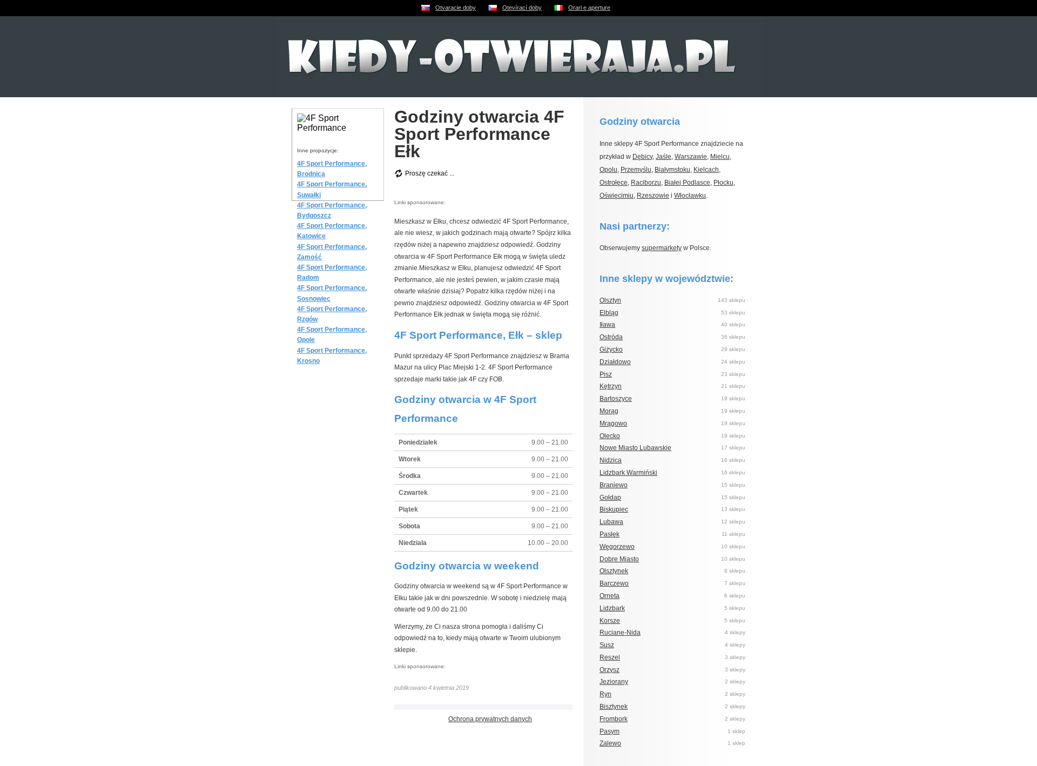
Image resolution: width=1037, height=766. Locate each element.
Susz (607, 645)
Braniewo (614, 485)
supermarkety (662, 248)
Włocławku (690, 195)
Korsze (610, 620)
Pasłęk (609, 534)
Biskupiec (614, 509)
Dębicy (642, 156)
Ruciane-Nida (620, 632)
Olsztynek (614, 571)
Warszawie (691, 156)
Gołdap (610, 497)
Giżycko (611, 349)
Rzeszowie (653, 195)
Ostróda (611, 337)
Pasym (609, 731)
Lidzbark (612, 608)
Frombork (614, 719)
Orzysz (609, 670)
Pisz (606, 374)
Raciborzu (646, 182)
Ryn (605, 694)
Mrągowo (613, 423)
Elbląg (609, 313)
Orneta (609, 596)
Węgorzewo (617, 546)
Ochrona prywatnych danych (490, 719)
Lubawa (611, 522)
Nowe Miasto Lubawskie (635, 448)
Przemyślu (636, 169)
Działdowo (615, 362)
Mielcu (720, 156)
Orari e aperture (589, 7)
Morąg (609, 411)
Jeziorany (614, 682)
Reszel (610, 657)
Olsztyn (610, 300)
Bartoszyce (616, 398)
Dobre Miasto (619, 559)
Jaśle (663, 156)
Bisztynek (614, 706)
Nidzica (611, 460)
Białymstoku (672, 169)
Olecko (610, 436)
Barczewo (614, 583)
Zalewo (610, 743)
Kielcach (706, 169)
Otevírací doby (522, 7)
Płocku (723, 182)
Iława (607, 324)
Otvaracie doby (455, 7)
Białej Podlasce (687, 182)
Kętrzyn (611, 386)
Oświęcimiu (617, 195)
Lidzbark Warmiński (628, 472)
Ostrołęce (614, 182)
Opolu (608, 169)
